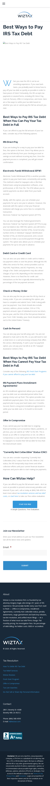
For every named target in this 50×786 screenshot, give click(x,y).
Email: (7, 547)
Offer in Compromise (11, 683)
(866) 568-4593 (15, 718)
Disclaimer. (23, 776)
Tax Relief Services (10, 671)
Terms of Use (38, 774)
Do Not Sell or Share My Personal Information (21, 692)
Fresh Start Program (11, 679)
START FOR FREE (25, 504)
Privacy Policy (11, 776)
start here (14, 496)
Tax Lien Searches (10, 688)
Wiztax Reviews (9, 675)
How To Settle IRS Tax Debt (14, 666)
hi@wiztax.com (15, 721)
